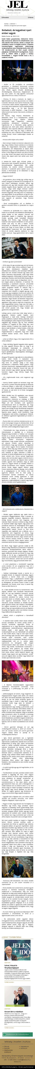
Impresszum (25, 1046)
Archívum (24, 1048)
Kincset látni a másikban (13, 1011)
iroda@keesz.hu (24, 1060)
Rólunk (6, 1046)
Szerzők (7, 1048)
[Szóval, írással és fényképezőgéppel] (17, 960)
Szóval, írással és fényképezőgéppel (11, 966)
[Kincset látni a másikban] (17, 1006)
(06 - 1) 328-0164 (10, 1060)
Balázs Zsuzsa (6, 36)
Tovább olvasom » (9, 982)
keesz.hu (17, 1061)
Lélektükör (7, 962)
